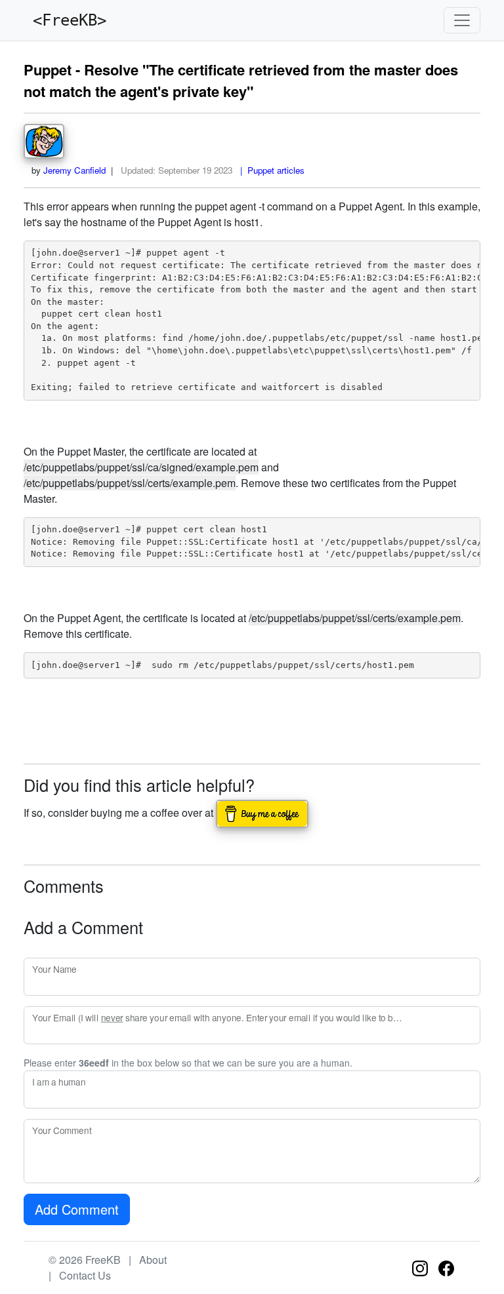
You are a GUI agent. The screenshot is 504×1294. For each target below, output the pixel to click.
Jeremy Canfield (74, 170)
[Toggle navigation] (462, 20)
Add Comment (77, 1209)
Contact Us (85, 1275)
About (153, 1259)
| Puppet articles (269, 170)
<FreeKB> (65, 20)
